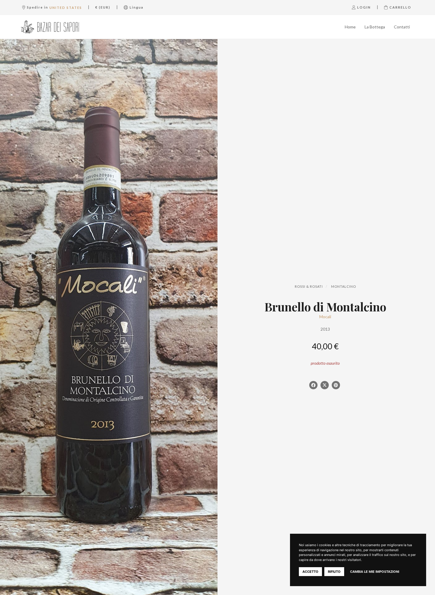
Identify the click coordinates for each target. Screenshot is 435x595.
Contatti (402, 26)
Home (350, 26)
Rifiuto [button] (334, 572)
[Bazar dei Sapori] (50, 27)
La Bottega (375, 26)
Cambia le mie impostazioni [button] (374, 572)
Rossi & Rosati (309, 286)
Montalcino (343, 286)
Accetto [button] (310, 572)
